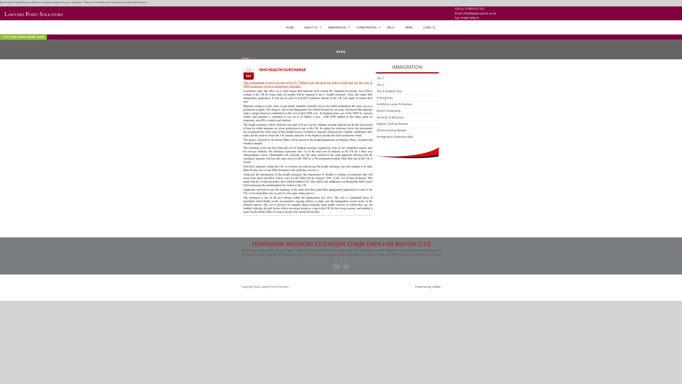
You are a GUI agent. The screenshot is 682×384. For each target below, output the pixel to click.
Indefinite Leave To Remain (394, 104)
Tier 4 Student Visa (389, 91)
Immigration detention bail (395, 137)
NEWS (409, 27)
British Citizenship (389, 111)
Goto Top (366, 218)
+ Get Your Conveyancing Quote (23, 37)
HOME (290, 27)
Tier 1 (380, 78)
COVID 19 (429, 27)
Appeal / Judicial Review (392, 124)
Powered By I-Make (427, 287)
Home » (246, 58)
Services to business (390, 117)
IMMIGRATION (337, 27)
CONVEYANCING (366, 27)
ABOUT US (311, 27)
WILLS (391, 27)
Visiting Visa (385, 98)
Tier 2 (380, 85)
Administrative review (391, 130)
